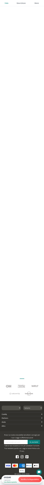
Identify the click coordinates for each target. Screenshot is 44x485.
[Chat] (39, 472)
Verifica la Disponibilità (30, 479)
